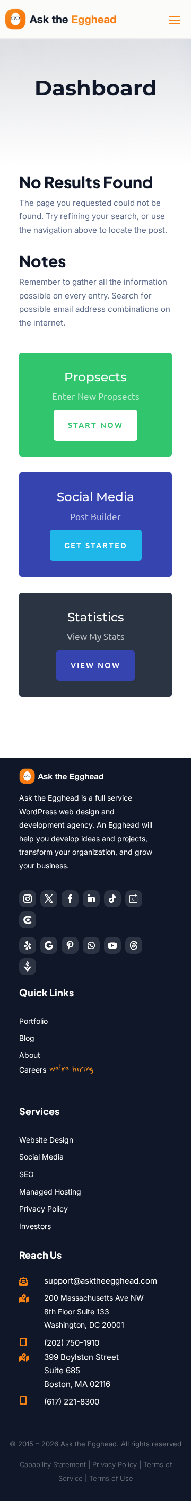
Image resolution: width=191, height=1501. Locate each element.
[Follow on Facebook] (70, 898)
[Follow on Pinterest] (70, 945)
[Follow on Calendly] (133, 898)
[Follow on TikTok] (112, 898)
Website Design (46, 1139)
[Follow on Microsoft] (27, 919)
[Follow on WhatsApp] (91, 945)
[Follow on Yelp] (27, 945)
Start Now (95, 424)
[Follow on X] (48, 898)
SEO (26, 1174)
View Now (95, 665)
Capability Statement (53, 1464)
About (29, 1054)
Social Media (41, 1156)
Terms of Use (111, 1478)
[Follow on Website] (27, 966)
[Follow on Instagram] (27, 898)
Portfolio (33, 1020)
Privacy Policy (43, 1208)
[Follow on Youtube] (112, 945)
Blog (26, 1037)
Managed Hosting (50, 1191)
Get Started (95, 545)
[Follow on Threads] (133, 945)
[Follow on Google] (48, 945)
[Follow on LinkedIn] (91, 898)
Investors (35, 1226)
